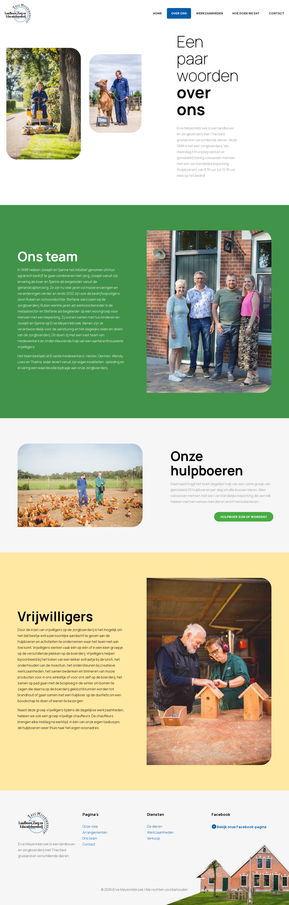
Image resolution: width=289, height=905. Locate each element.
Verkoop (153, 838)
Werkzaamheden (160, 832)
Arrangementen (95, 832)
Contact (89, 844)
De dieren (154, 826)
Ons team (90, 838)
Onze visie (90, 826)
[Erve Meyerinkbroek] (18, 13)
